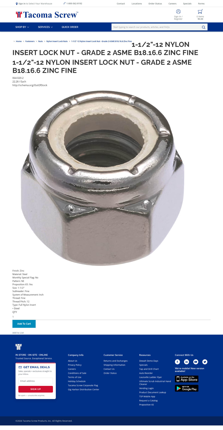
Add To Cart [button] (24, 323)
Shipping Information (114, 364)
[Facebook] (177, 362)
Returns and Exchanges (116, 360)
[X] (205, 362)
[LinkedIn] (186, 362)
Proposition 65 (146, 404)
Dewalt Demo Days (148, 360)
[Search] (204, 27)
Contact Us (109, 369)
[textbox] (160, 27)
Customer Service (113, 355)
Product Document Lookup (152, 392)
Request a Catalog (148, 400)
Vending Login (146, 388)
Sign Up (35, 389)
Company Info (75, 355)
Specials (187, 3)
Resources (144, 355)
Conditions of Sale (77, 373)
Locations (137, 3)
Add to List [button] (18, 332)
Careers (172, 3)
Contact (121, 3)
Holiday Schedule (77, 381)
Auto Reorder (146, 373)
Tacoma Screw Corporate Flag (83, 385)
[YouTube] (195, 362)
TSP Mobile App (147, 396)
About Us (72, 360)
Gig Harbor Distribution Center (83, 389)
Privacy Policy (74, 364)
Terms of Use (74, 377)
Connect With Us (184, 355)
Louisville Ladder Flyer (150, 377)
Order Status (155, 3)
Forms (201, 3)
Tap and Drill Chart (149, 369)
